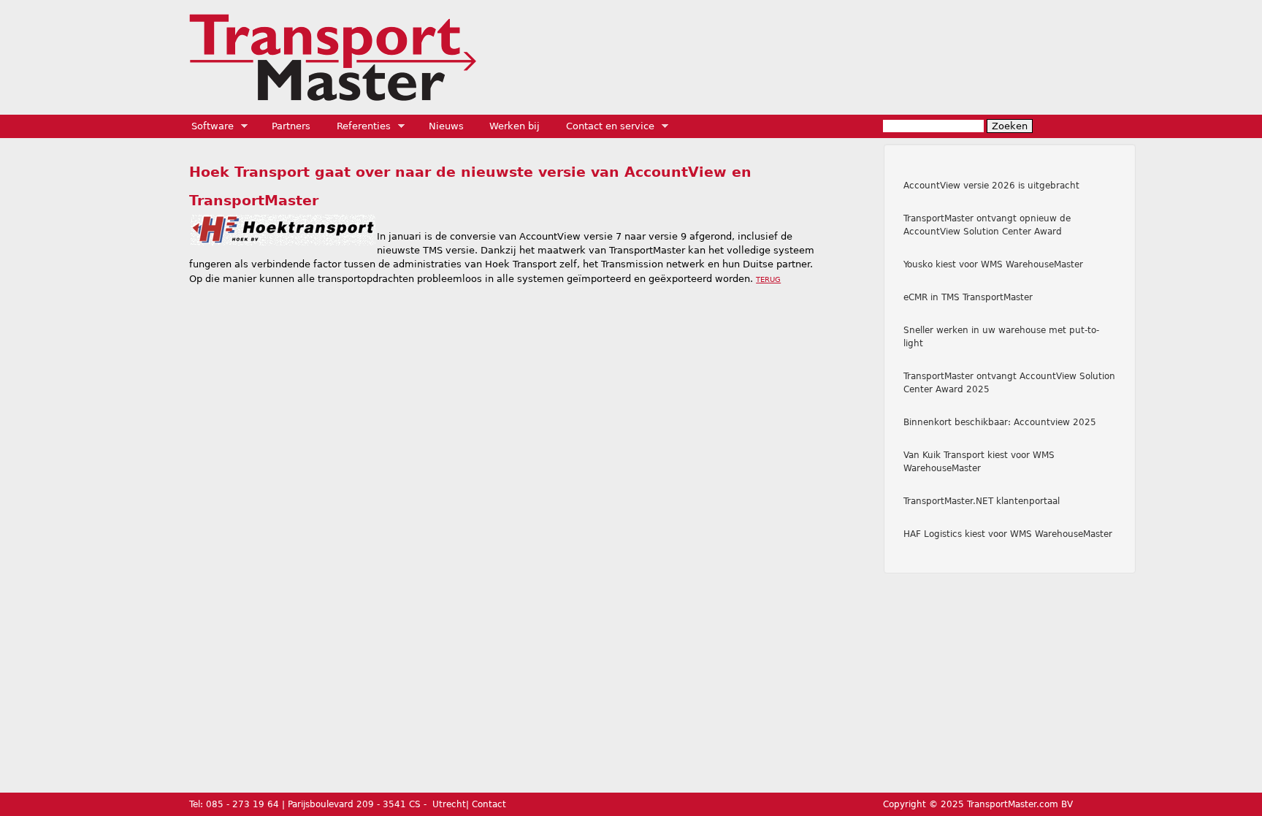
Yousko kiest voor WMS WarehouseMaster (993, 264)
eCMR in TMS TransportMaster (968, 297)
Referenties (359, 126)
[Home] (332, 57)
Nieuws (446, 126)
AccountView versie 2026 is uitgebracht (991, 185)
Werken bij (514, 126)
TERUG (768, 279)
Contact (489, 804)
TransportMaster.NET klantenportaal (981, 501)
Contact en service (605, 126)
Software (208, 126)
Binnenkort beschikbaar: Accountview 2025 (999, 422)
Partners (291, 126)
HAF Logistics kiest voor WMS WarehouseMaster (1007, 534)
